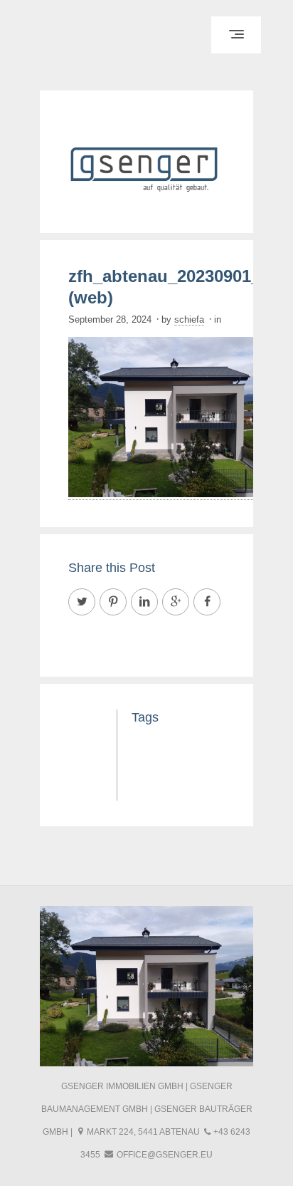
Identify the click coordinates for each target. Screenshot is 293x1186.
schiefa (189, 319)
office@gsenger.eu (165, 1155)
